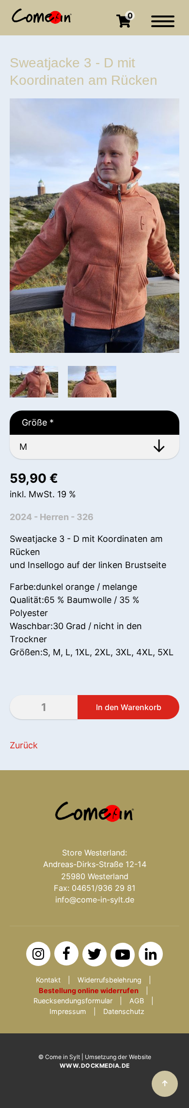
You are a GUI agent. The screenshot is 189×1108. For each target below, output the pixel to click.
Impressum (67, 1011)
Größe (32, 422)
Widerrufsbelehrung (110, 980)
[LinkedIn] (151, 954)
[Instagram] (38, 954)
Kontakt (48, 980)
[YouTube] (122, 955)
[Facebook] (66, 953)
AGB (136, 1001)
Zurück (24, 745)
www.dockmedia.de (95, 1065)
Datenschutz (123, 1011)
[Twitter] (94, 954)
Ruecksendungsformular (72, 1001)
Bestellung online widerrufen (89, 990)
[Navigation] (162, 26)
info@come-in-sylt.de (94, 899)
